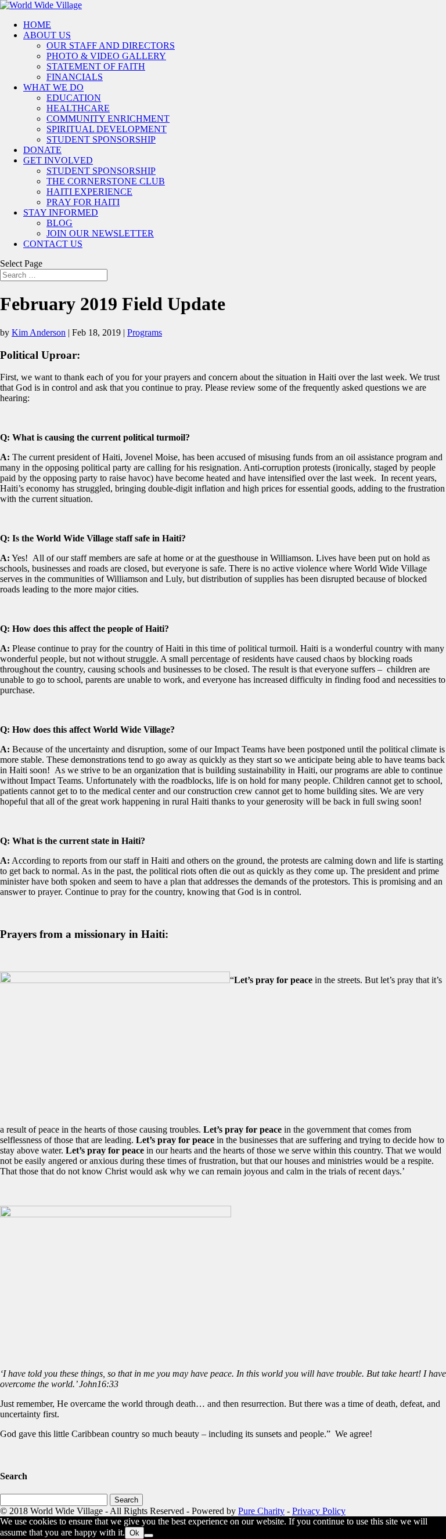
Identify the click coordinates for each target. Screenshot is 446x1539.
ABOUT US (47, 35)
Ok (134, 1533)
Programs (144, 332)
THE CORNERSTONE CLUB (105, 181)
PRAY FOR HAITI (83, 202)
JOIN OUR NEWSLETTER (100, 233)
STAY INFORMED (60, 212)
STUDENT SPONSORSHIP (101, 139)
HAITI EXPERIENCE (89, 192)
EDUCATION (73, 98)
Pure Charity (261, 1511)
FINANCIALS (74, 77)
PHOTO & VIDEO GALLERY (106, 56)
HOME (37, 25)
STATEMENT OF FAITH (95, 66)
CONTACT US (52, 244)
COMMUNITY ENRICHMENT (108, 118)
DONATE (42, 150)
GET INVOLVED (58, 160)
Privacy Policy (319, 1511)
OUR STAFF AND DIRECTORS (110, 45)
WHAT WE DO (53, 87)
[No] (148, 1535)
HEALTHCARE (78, 108)
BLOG (59, 223)
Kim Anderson (39, 332)
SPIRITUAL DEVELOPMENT (106, 129)
